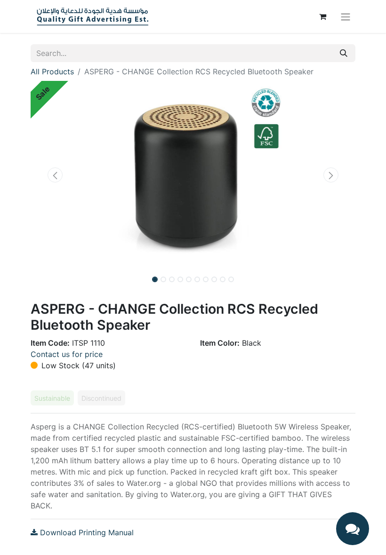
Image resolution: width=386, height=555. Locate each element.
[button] (55, 175)
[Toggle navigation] (345, 16)
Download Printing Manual (86, 532)
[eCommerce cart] (322, 16)
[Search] (343, 53)
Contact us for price (67, 354)
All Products (52, 71)
